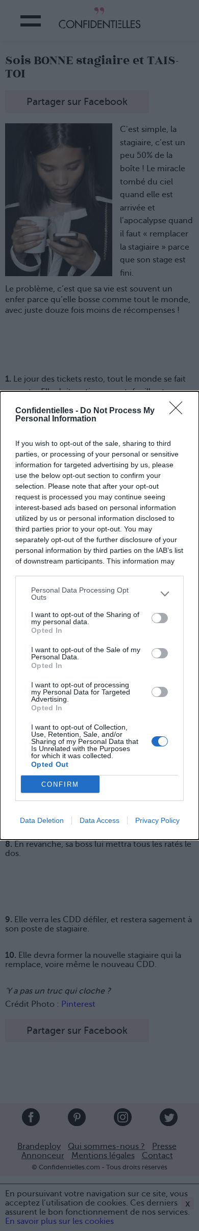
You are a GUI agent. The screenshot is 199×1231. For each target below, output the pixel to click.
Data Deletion (42, 820)
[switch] (160, 618)
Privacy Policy (157, 820)
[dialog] (99, 615)
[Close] (179, 411)
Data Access (99, 820)
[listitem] (99, 593)
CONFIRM (60, 784)
